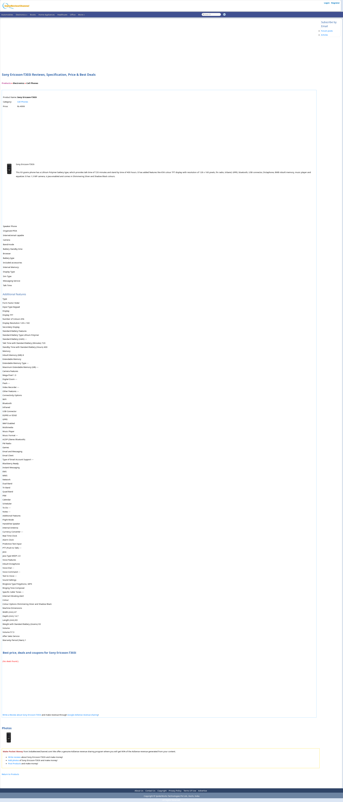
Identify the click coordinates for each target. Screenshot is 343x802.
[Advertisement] (160, 41)
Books (33, 14)
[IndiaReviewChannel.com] (15, 9)
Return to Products (10, 774)
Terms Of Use (190, 790)
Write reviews (14, 757)
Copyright (162, 790)
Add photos (13, 760)
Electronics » (21, 14)
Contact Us (150, 790)
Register (335, 2)
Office (72, 14)
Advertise (202, 790)
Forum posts (327, 30)
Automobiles (7, 14)
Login (327, 2)
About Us (139, 790)
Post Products (14, 763)
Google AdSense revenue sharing (82, 714)
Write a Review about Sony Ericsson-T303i (22, 714)
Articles (324, 34)
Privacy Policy (175, 790)
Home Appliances (46, 14)
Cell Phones (22, 101)
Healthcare (62, 14)
